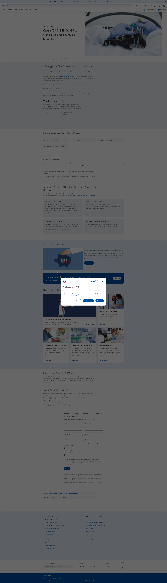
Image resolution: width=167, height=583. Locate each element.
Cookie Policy (74, 295)
